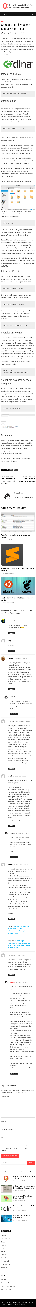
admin (12, 982)
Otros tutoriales (6, 1258)
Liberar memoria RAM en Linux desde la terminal (22, 1197)
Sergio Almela (10, 33)
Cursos (3, 1242)
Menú (5, 14)
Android (3, 1236)
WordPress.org (6, 1289)
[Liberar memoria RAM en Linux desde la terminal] (6, 1196)
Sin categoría (5, 1264)
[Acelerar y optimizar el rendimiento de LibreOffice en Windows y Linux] (6, 1186)
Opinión (3, 1255)
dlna (11, 469)
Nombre (4, 1121)
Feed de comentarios (8, 1286)
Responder (11, 633)
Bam (23, 1304)
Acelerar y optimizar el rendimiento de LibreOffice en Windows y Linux (24, 1187)
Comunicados (5, 1239)
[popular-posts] (5, 1171)
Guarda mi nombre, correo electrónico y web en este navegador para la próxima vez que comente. (17, 1148)
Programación (5, 1261)
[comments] (22, 1171)
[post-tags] (30, 1171)
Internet (3, 1245)
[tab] (5, 1171)
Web (2, 1137)
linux (15, 469)
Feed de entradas (6, 1283)
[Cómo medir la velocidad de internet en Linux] (6, 1216)
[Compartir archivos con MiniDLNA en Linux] (6, 1206)
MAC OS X (4, 1251)
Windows (4, 1267)
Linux (2, 21)
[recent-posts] (14, 1171)
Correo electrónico (8, 1129)
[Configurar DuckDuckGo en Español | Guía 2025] (6, 1176)
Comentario (5, 1096)
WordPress (18, 1304)
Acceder (3, 1280)
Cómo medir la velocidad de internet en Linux (21, 1217)
